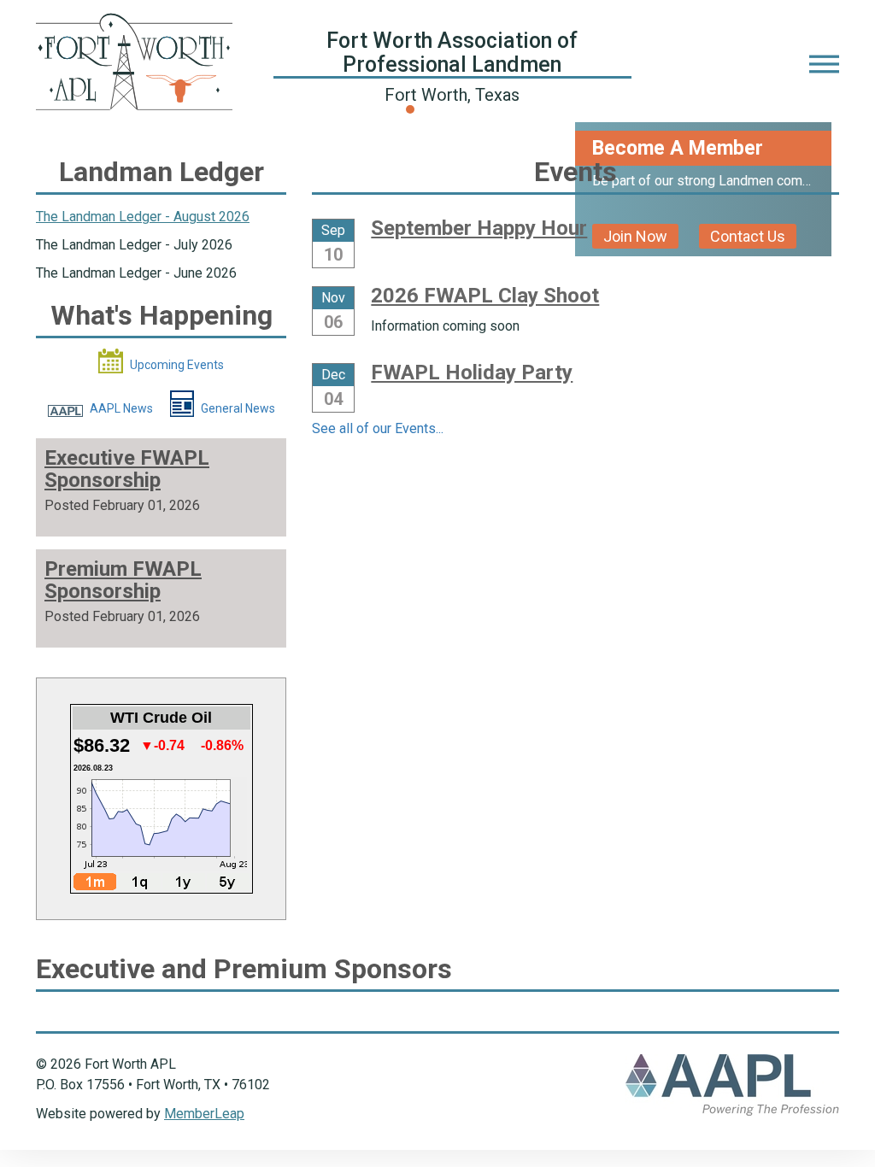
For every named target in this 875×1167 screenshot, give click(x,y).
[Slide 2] (441, 109)
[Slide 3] (456, 109)
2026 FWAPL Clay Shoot (485, 296)
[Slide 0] (410, 109)
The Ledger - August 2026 (143, 216)
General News (236, 408)
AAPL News (120, 408)
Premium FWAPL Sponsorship (123, 580)
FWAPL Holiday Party (472, 372)
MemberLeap (204, 1113)
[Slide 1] (425, 109)
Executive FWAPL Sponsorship (126, 469)
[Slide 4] (471, 109)
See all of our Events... (377, 428)
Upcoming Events (175, 365)
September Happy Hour (479, 228)
